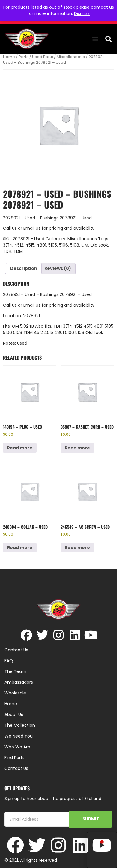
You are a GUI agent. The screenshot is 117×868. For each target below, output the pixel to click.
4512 (18, 245)
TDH (7, 251)
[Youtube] (91, 635)
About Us (13, 714)
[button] (95, 39)
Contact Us (16, 768)
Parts (23, 57)
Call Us (10, 228)
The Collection (19, 725)
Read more (19, 448)
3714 (7, 245)
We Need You (18, 736)
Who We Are (17, 747)
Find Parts (14, 758)
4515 (30, 245)
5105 (52, 245)
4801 (41, 245)
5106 (63, 245)
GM (84, 245)
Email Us (32, 228)
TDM (18, 251)
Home (9, 57)
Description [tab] (23, 268)
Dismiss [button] (82, 13)
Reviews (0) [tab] (57, 268)
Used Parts (42, 57)
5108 (74, 245)
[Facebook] (26, 635)
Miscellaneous (71, 57)
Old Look (99, 245)
